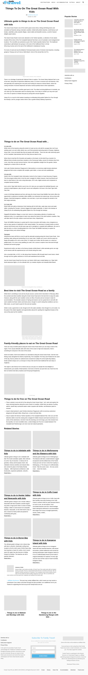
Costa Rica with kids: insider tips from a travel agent (79, 21)
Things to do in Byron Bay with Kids (16, 539)
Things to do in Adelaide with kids (17, 452)
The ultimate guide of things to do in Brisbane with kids (79, 51)
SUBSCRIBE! (43, 656)
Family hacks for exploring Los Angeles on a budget (79, 41)
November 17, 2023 (77, 24)
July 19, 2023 (76, 63)
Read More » (7, 473)
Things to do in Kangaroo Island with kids (44, 541)
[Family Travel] (15, 2)
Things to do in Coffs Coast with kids (45, 493)
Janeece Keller (33, 15)
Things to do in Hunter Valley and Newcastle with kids (17, 496)
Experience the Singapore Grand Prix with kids (79, 61)
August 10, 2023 (77, 44)
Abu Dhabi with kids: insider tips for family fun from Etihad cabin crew (79, 31)
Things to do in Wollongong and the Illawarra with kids (45, 452)
